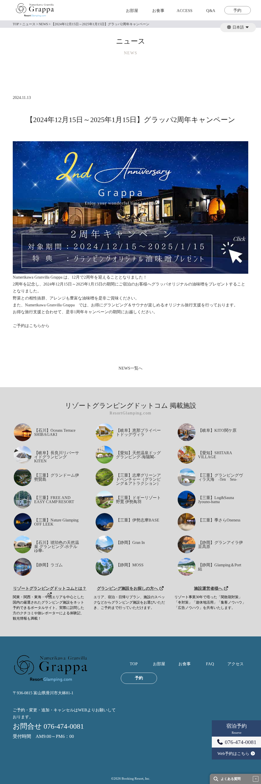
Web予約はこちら (233, 753)
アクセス (235, 664)
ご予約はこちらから (31, 325)
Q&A (210, 11)
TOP (134, 664)
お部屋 (132, 11)
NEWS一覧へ (130, 368)
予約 (237, 10)
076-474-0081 (239, 742)
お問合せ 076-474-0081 (48, 726)
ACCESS (184, 11)
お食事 (158, 11)
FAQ (210, 664)
